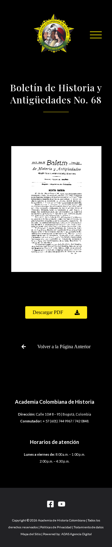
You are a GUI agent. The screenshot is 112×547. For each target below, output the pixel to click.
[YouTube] (61, 504)
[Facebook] (50, 504)
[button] (96, 35)
